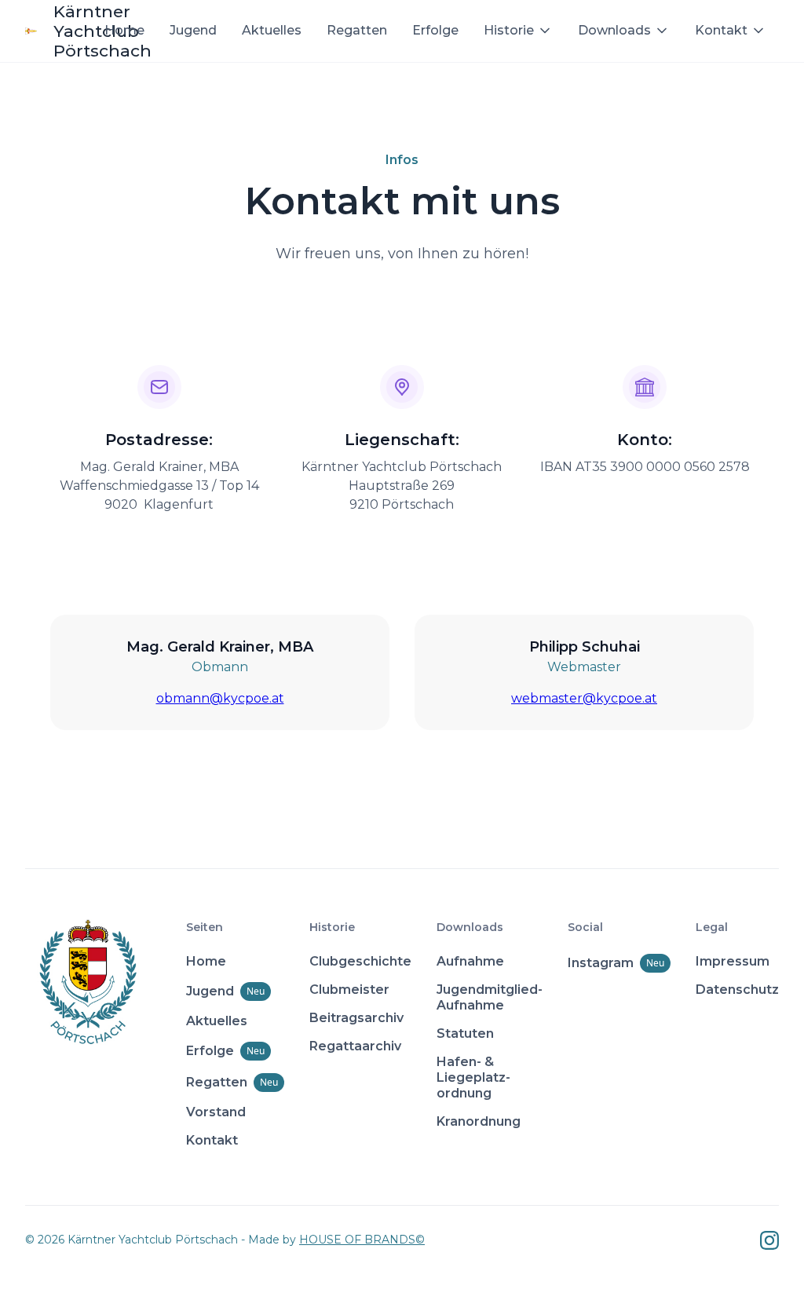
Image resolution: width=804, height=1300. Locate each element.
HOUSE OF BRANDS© (362, 1239)
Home (124, 30)
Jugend (193, 30)
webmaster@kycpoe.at (584, 698)
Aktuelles (272, 30)
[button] (518, 30)
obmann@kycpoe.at (220, 698)
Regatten (357, 30)
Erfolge (435, 30)
